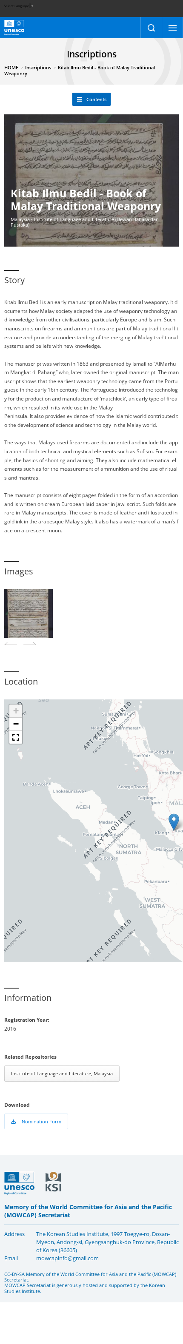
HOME (11, 67)
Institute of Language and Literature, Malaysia (62, 1073)
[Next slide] (29, 643)
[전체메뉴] (172, 27)
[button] (174, 822)
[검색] (151, 27)
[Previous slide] (10, 643)
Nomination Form (41, 1121)
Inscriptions (38, 67)
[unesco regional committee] (14, 27)
